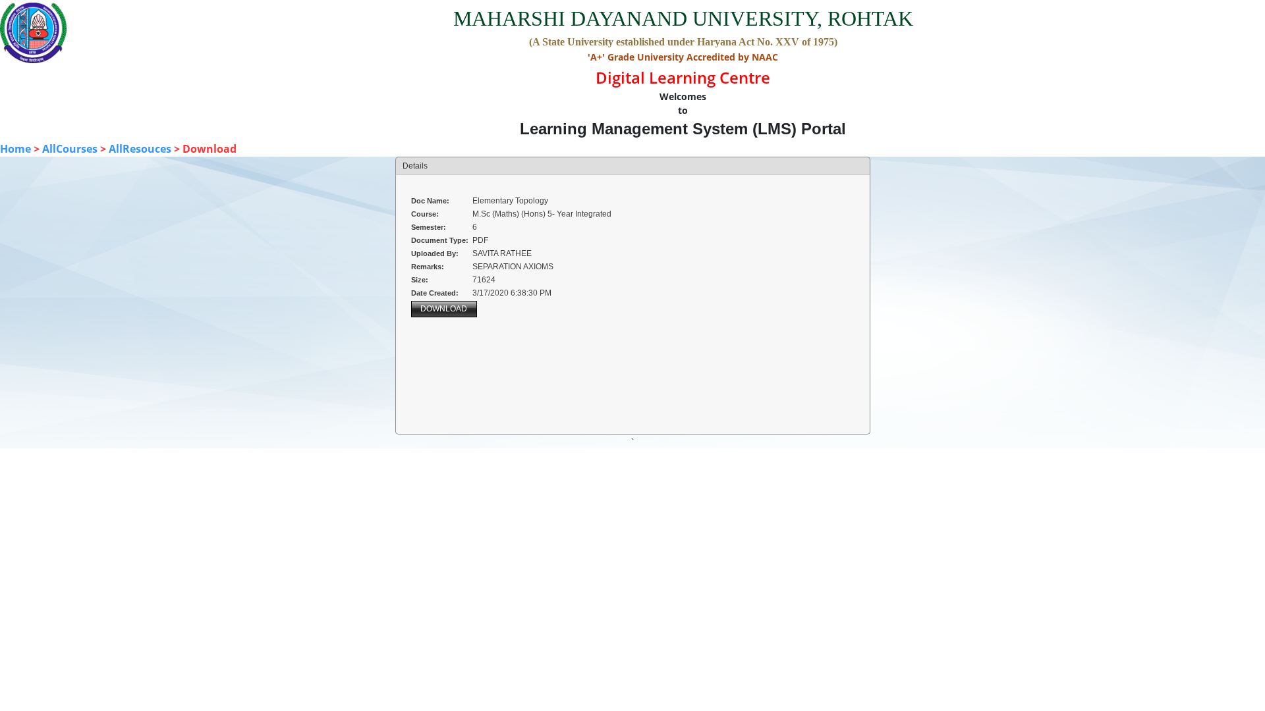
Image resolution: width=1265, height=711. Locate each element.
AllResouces (140, 149)
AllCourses (70, 149)
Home (15, 149)
